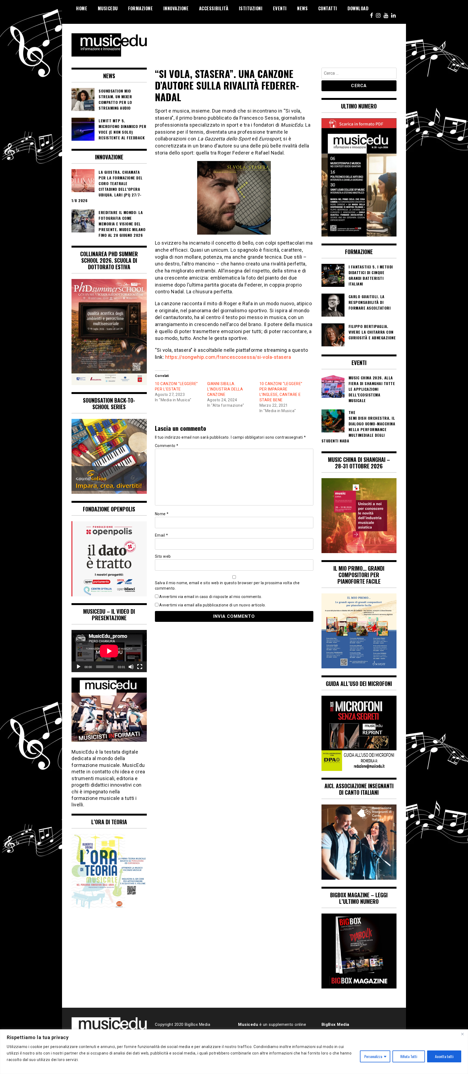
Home (81, 8)
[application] (109, 651)
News (302, 8)
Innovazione (176, 8)
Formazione (140, 8)
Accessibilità (214, 8)
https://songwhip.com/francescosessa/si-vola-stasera (228, 357)
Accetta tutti (444, 1056)
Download (357, 8)
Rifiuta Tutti (408, 1056)
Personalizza (373, 1056)
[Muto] (131, 666)
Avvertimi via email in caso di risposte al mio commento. (210, 597)
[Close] (462, 1034)
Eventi (280, 8)
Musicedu (108, 8)
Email (161, 535)
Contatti (327, 8)
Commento (166, 446)
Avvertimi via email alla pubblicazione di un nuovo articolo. (212, 605)
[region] (234, 1051)
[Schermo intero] (139, 666)
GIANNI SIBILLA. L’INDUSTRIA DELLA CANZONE (225, 389)
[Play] (78, 666)
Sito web (163, 556)
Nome (162, 514)
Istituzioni (251, 8)
